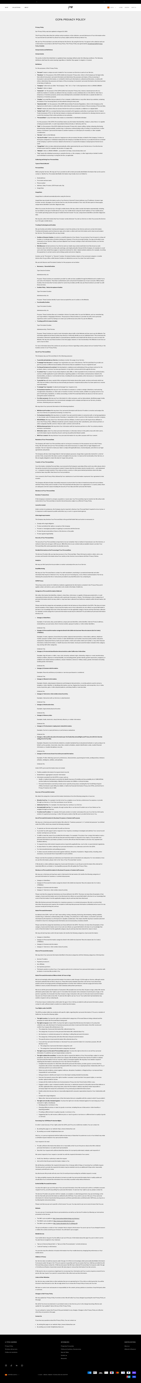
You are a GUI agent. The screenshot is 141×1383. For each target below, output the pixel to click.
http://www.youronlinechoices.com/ (64, 1221)
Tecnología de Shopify (60, 1374)
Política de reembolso (11, 1352)
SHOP (6, 7)
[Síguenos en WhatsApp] (22, 1365)
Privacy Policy (9, 1346)
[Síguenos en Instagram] (6, 1365)
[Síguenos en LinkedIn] (17, 1365)
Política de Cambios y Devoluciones (71, 1349)
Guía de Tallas (65, 1352)
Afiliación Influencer (130, 1349)
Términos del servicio (11, 1349)
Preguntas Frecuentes (67, 1346)
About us (127, 1346)
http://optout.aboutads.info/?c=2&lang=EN (65, 1223)
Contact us (64, 1355)
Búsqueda (64, 1358)
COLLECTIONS (16, 7)
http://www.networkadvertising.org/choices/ (66, 1218)
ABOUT (26, 7)
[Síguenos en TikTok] (11, 1365)
